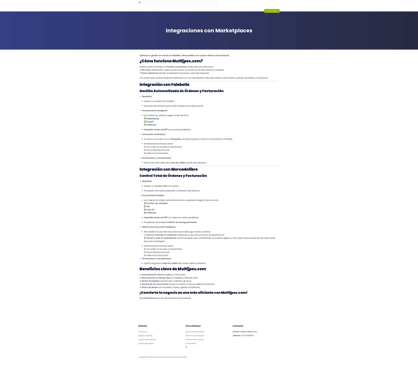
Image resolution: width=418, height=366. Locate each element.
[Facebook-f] (233, 340)
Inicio (215, 11)
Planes (243, 11)
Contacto (255, 11)
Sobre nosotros (229, 11)
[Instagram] (237, 340)
